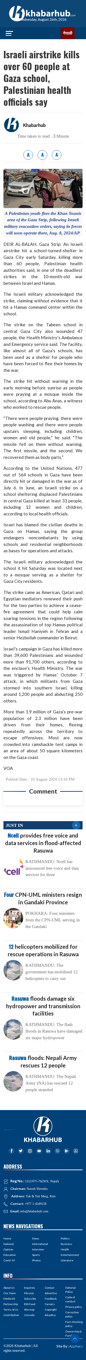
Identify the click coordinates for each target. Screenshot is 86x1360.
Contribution (11, 1315)
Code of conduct (70, 1299)
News (35, 1238)
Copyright (51, 1309)
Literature (67, 1260)
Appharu (76, 1346)
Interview (38, 1249)
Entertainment (70, 1255)
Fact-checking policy (74, 1324)
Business (66, 1244)
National (8, 1244)
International (40, 1244)
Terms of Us (10, 1309)
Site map (29, 1309)
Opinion (8, 1249)
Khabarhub (34, 125)
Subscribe (30, 1298)
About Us (9, 1287)
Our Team (9, 1293)
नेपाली (67, 33)
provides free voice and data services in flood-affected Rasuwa (43, 843)
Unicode (29, 1315)
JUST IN (14, 825)
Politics (65, 1238)
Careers (50, 1304)
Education (9, 1255)
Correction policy (72, 1314)
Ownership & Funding (73, 1333)
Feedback (51, 1298)
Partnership (10, 1304)
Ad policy (50, 1315)
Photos (36, 1260)
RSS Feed (29, 1304)
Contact (49, 1287)
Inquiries (29, 1287)
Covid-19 (9, 1260)
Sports (36, 1255)
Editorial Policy (70, 1289)
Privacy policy (73, 1307)
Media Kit (9, 1298)
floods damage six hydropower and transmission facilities (43, 1006)
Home (7, 1238)
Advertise (51, 1293)
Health (65, 1249)
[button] (74, 1338)
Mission (29, 1293)
